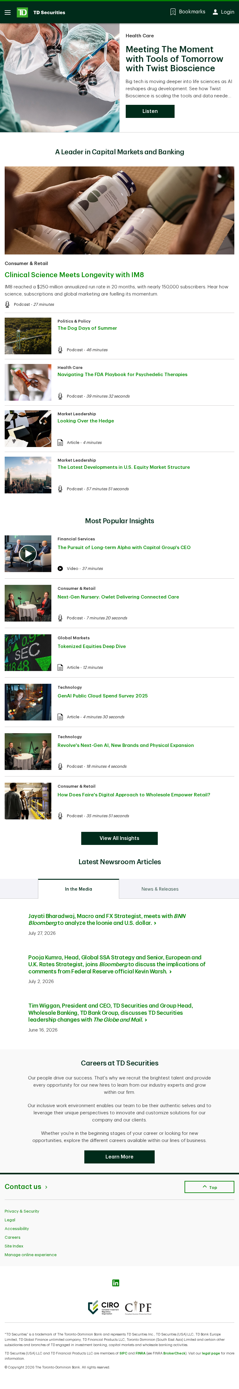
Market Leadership (77, 414)
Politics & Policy (74, 321)
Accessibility (17, 1229)
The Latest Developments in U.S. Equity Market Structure (124, 467)
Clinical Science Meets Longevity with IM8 (74, 275)
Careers (13, 1237)
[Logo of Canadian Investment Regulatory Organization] (103, 1307)
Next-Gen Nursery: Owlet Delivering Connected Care (118, 597)
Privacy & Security (22, 1211)
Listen (150, 111)
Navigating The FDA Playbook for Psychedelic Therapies (122, 374)
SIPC (123, 1353)
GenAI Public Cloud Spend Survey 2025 (103, 696)
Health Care (140, 36)
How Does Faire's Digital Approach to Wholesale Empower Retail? (134, 795)
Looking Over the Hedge (86, 421)
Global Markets (74, 638)
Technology (70, 687)
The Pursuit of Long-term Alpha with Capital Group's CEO (124, 547)
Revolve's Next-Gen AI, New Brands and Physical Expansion (126, 745)
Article (73, 442)
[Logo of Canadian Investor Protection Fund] (138, 1307)
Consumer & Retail (26, 263)
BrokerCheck (174, 1353)
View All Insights (119, 838)
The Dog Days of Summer (87, 328)
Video (72, 568)
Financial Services (76, 539)
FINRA (141, 1353)
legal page (211, 1353)
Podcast (22, 304)
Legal (10, 1220)
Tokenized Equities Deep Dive (92, 646)
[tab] (78, 889)
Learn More (119, 1156)
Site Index (14, 1246)
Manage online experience (31, 1255)
